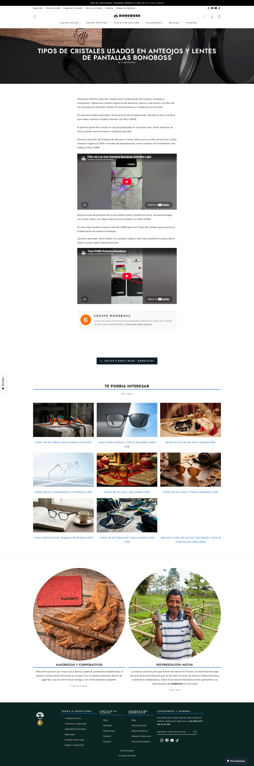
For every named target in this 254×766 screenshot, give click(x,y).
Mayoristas (38, 8)
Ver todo (127, 394)
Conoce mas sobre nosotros (138, 324)
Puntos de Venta (53, 8)
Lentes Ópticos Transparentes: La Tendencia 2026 (63, 492)
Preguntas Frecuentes (73, 8)
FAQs (105, 720)
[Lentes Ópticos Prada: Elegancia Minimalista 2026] (63, 515)
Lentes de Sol (70, 22)
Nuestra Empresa (140, 731)
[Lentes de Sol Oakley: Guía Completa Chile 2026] (63, 420)
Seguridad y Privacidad (75, 729)
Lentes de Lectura (127, 22)
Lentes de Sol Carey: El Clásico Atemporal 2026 (190, 492)
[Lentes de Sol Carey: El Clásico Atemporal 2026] (190, 470)
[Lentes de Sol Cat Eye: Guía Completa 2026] (190, 420)
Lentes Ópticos (97, 22)
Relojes (174, 22)
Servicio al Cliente (94, 8)
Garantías (107, 725)
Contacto (109, 8)
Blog (134, 720)
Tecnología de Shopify (127, 755)
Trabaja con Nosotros (125, 8)
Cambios (107, 736)
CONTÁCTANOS (79, 686)
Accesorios (154, 22)
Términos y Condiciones (76, 723)
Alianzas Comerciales (75, 739)
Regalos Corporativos (74, 745)
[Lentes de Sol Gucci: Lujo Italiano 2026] (127, 470)
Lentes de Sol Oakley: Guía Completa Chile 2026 (63, 442)
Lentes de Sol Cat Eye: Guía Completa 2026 (190, 442)
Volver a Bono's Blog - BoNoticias (129, 361)
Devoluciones (109, 731)
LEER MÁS (174, 690)
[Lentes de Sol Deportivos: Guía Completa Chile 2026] (127, 515)
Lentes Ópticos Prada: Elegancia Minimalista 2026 (63, 537)
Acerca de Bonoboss (141, 741)
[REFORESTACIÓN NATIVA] (174, 614)
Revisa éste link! (110, 242)
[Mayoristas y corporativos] (79, 614)
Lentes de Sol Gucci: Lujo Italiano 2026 (127, 492)
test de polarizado (122, 127)
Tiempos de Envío (73, 718)
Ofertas (191, 22)
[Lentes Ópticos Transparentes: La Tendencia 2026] (63, 470)
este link (164, 127)
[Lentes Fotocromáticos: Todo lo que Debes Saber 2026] (127, 420)
